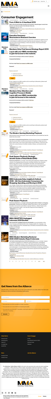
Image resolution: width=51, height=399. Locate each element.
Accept (39, 396)
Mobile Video (18, 32)
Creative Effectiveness (23, 20)
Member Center (30, 342)
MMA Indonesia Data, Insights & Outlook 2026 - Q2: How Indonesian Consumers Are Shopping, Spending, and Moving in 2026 (26, 181)
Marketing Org (4, 340)
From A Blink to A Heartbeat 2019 (22, 22)
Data (20, 131)
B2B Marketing (14, 232)
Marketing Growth (26, 131)
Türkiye (24, 174)
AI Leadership (4, 344)
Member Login (36, 1)
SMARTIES (3, 346)
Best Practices (22, 29)
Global (20, 30)
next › (39, 261)
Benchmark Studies (23, 150)
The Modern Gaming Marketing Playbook (25, 133)
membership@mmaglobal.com (16, 82)
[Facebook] (6, 393)
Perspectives (39, 253)
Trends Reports (39, 150)
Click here (31, 56)
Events (28, 338)
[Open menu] (48, 6)
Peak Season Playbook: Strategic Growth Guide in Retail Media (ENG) (23, 157)
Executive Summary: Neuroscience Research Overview (22, 36)
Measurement (4, 338)
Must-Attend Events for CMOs (33, 340)
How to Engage (31, 336)
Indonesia (19, 256)
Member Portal (4, 355)
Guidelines (29, 150)
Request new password (18, 75)
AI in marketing (14, 259)
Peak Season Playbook (18, 200)
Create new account (17, 73)
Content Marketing (23, 216)
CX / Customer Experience (41, 177)
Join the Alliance (31, 353)
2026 (25, 153)
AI (10, 232)
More (2, 353)
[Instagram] (9, 393)
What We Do (4, 336)
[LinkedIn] (15, 393)
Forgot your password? (13, 71)
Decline (44, 396)
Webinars (29, 344)
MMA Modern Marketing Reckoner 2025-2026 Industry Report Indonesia (24, 237)
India (18, 30)
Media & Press (4, 357)
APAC (15, 30)
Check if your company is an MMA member (25, 63)
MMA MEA (17, 153)
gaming (40, 153)
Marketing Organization (34, 131)
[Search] (46, 1)
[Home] (1, 11)
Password (11, 66)
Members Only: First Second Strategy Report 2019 (29, 49)
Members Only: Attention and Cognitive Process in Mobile (20, 91)
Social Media (31, 20)
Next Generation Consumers (23, 259)
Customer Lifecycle (32, 177)
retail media (29, 153)
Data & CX (3, 342)
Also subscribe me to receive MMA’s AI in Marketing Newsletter (16, 307)
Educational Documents (40, 29)
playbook (22, 153)
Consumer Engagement (14, 20)
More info (8, 398)
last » (44, 261)
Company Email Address (15, 59)
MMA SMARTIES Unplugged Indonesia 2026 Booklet (20, 219)
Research (30, 45)
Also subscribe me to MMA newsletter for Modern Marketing (15, 304)
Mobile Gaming (35, 153)
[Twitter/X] (2, 393)
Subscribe (43, 1)
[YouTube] (12, 393)
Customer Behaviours (34, 259)
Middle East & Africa (18, 151)
